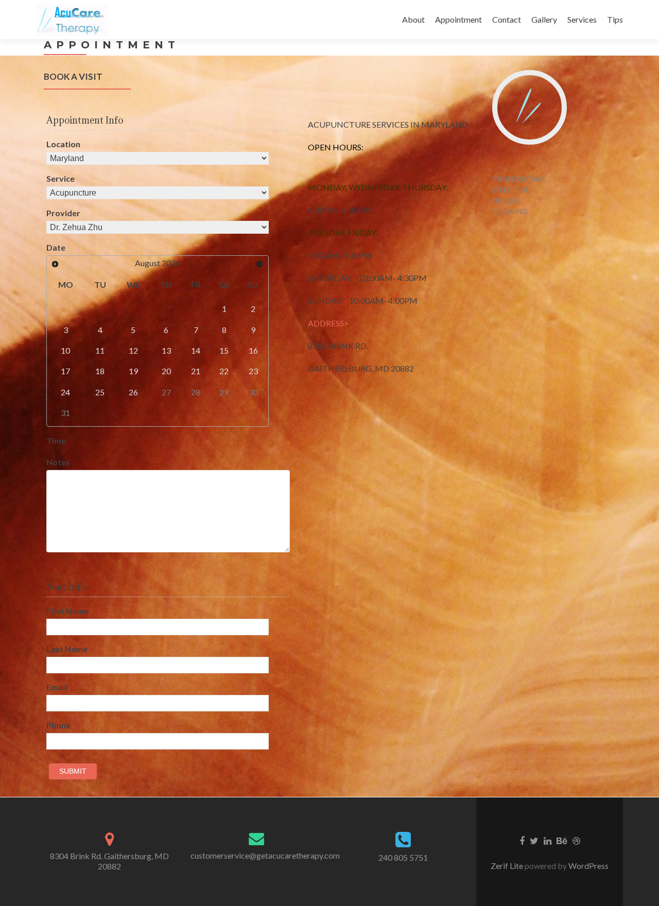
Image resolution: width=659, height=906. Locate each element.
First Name (67, 611)
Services (582, 19)
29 (224, 392)
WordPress (588, 865)
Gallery (544, 19)
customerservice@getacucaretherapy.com (265, 855)
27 (166, 392)
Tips (615, 19)
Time (56, 440)
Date (55, 247)
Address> (328, 323)
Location (63, 144)
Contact (506, 19)
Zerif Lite (508, 865)
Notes (58, 462)
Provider (63, 213)
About (413, 19)
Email (56, 687)
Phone (58, 725)
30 (253, 392)
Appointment (458, 19)
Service (60, 178)
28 (195, 392)
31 (65, 412)
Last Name (67, 649)
